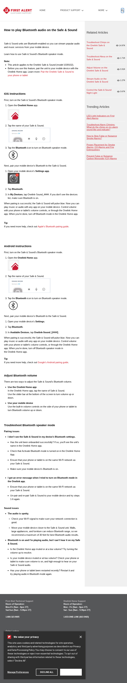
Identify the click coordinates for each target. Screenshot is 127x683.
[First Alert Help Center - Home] (18, 10)
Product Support (70, 10)
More (101, 10)
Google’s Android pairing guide (53, 362)
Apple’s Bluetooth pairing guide (53, 226)
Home (42, 10)
